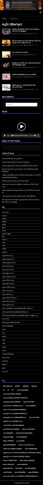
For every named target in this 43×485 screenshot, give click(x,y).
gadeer (17, 386)
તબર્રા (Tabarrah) (21, 437)
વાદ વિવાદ (5, 361)
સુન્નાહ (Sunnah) (33, 472)
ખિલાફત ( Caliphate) (28, 429)
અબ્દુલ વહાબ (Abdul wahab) (12, 394)
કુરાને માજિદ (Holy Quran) (11, 429)
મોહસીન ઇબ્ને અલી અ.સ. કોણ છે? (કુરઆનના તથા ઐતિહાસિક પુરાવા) (26, 64)
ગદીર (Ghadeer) (8, 433)
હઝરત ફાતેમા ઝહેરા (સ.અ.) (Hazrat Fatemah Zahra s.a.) (20, 476)
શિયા (3, 228)
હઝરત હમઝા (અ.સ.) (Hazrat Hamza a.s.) (15, 312)
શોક (3, 237)
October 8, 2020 (17, 54)
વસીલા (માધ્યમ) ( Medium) (27, 460)
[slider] (20, 135)
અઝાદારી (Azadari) (22, 390)
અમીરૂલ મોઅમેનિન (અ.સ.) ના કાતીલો (24, 74)
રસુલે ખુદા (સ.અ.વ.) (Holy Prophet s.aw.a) (16, 456)
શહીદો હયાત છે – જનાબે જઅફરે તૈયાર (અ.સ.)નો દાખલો (23, 86)
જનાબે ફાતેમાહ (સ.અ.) (9, 263)
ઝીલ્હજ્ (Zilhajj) (8, 437)
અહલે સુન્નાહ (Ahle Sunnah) (11, 322)
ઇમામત (4, 219)
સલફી (4, 231)
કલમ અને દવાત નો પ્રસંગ (20, 52)
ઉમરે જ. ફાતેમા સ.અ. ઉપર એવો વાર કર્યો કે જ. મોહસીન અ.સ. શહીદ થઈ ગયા (26, 42)
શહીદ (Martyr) (8, 468)
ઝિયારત (4, 240)
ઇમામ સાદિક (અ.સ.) (8, 284)
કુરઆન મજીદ (6, 234)
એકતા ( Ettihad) (34, 417)
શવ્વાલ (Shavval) (22, 464)
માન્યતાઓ (5, 212)
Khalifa (34, 386)
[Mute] (35, 135)
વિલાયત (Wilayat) (8, 464)
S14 (13, 390)
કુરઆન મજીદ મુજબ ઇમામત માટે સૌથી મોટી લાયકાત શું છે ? (20, 166)
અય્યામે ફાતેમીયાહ (8, 354)
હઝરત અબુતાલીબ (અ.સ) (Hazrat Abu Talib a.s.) (17, 308)
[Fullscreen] (38, 135)
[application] (21, 127)
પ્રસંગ (4, 329)
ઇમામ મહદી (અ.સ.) (8, 305)
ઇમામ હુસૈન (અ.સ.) (8, 273)
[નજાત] (21, 9)
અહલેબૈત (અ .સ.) (7, 256)
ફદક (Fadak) (21, 441)
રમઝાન (4, 350)
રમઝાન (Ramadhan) (31, 449)
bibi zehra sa (7, 386)
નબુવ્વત (4, 216)
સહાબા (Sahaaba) (7, 326)
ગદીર (3, 340)
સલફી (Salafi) (7, 472)
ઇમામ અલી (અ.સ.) (8, 266)
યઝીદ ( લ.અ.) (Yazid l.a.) (26, 445)
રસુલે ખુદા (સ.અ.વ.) (8, 259)
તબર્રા (3, 243)
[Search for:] (21, 104)
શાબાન (4, 347)
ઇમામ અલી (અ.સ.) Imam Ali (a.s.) (13, 406)
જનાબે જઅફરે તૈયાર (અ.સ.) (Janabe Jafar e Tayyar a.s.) (20, 315)
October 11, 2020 (18, 45)
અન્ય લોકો (5, 319)
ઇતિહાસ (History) (28, 402)
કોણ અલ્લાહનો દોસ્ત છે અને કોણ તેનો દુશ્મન (16, 162)
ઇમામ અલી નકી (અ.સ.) (9, 298)
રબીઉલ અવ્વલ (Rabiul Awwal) (12, 449)
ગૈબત (3, 246)
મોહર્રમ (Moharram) (9, 445)
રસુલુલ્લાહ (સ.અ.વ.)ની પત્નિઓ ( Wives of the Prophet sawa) (22, 453)
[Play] (5, 135)
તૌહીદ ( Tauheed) (8, 441)
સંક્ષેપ (3, 368)
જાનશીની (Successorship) (24, 433)
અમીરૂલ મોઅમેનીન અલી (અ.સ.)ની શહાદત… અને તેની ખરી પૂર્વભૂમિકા (26, 30)
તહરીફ (4, 249)
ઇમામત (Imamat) (31, 406)
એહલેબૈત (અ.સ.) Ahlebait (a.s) (12, 421)
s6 (8, 390)
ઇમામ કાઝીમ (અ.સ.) (8, 287)
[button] (21, 126)
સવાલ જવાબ (6, 358)
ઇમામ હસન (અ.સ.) (8, 270)
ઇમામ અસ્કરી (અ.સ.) (8, 301)
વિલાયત (4, 222)
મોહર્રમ (4, 336)
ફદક (3, 333)
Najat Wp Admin (29, 33)
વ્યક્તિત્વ (5, 252)
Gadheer (26, 386)
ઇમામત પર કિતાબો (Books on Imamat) (14, 409)
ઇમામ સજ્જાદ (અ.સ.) (9, 277)
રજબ (3, 343)
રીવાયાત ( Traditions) (10, 460)
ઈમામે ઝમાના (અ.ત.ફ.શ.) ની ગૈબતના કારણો (15, 181)
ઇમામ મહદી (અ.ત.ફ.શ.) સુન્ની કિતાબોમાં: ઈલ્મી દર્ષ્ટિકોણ (18, 196)
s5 (4, 390)
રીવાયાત (4, 364)
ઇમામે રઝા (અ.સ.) (7, 291)
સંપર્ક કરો (5, 372)
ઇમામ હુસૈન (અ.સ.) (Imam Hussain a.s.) (15, 413)
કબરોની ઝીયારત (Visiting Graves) (13, 425)
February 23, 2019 (18, 89)
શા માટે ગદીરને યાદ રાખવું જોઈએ (12, 159)
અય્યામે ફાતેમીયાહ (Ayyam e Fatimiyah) (15, 398)
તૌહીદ (4, 225)
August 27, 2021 (17, 33)
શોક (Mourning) (30, 468)
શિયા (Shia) (18, 468)
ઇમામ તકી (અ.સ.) (7, 294)
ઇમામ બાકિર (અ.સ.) (8, 280)
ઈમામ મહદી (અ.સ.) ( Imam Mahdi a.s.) (14, 417)
